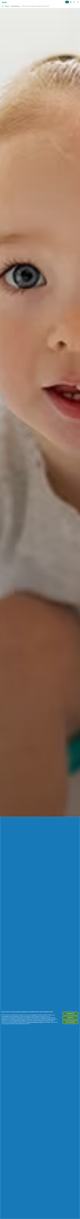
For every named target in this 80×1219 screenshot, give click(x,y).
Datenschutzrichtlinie (19, 1020)
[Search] (74, 2)
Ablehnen (71, 1017)
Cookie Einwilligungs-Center (35, 1022)
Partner (34, 1015)
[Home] (4, 2)
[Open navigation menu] (77, 2)
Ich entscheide (70, 1022)
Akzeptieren (70, 1013)
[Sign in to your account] (70, 2)
